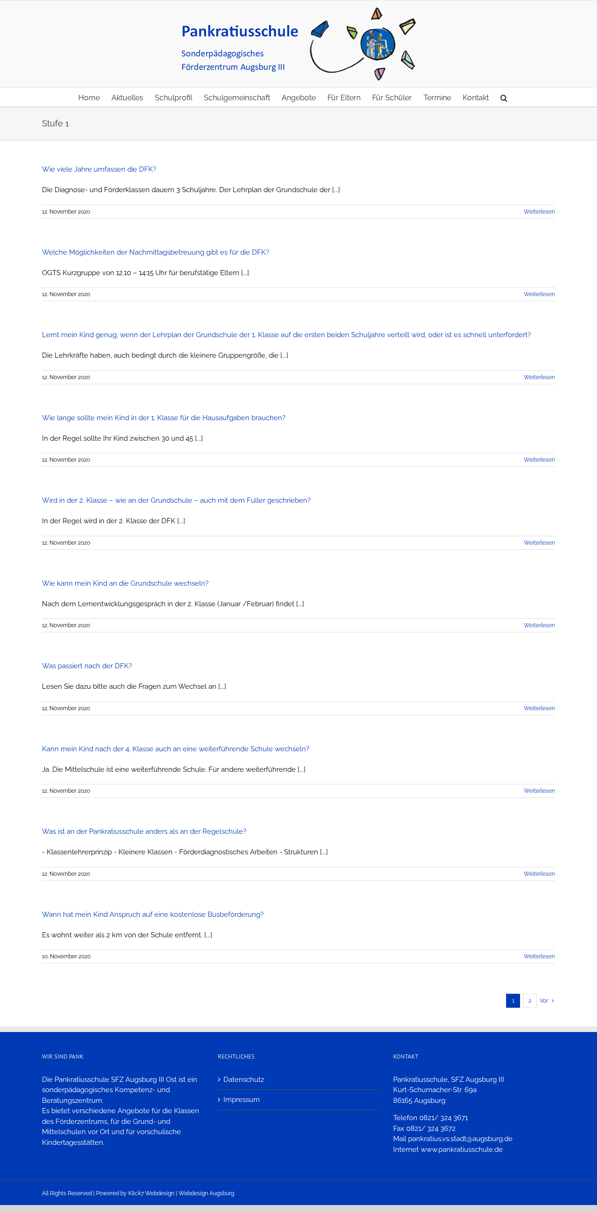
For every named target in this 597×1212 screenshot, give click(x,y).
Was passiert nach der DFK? (87, 666)
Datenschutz (243, 1079)
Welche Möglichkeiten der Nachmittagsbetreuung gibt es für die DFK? (155, 252)
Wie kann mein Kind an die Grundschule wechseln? (125, 583)
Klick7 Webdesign (151, 1193)
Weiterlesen (539, 211)
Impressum (241, 1099)
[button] (503, 97)
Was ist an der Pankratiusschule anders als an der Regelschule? (144, 831)
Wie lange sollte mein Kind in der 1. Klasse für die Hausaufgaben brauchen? (163, 418)
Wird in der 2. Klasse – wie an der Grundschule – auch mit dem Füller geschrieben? (176, 500)
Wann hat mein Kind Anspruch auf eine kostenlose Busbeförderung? (153, 914)
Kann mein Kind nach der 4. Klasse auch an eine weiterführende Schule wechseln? (175, 749)
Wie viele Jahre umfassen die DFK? (99, 169)
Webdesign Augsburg (206, 1193)
